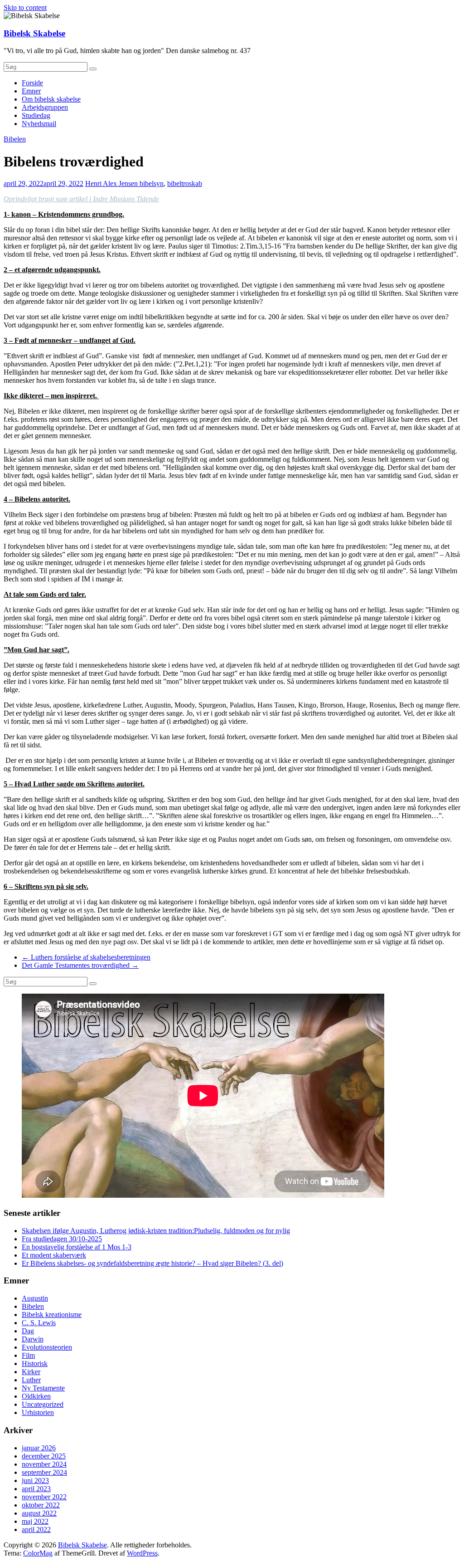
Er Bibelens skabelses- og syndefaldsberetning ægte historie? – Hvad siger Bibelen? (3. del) (152, 1263)
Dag (28, 1331)
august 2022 (39, 1513)
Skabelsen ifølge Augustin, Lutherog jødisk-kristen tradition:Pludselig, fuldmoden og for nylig (156, 1230)
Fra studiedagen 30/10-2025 (62, 1239)
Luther (31, 1380)
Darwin (33, 1339)
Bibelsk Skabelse (34, 33)
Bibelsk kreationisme (52, 1314)
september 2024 (44, 1472)
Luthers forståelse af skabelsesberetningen (86, 957)
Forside (32, 83)
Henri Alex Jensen (112, 183)
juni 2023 (35, 1480)
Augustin (35, 1298)
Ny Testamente (43, 1388)
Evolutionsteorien (47, 1347)
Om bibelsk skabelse (51, 99)
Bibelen (15, 139)
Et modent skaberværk (54, 1255)
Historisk (35, 1363)
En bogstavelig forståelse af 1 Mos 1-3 (76, 1247)
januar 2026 (39, 1448)
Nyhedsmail (39, 123)
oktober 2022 (41, 1505)
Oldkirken (36, 1396)
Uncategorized (42, 1404)
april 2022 (36, 1529)
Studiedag (36, 115)
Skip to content (25, 7)
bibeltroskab (184, 183)
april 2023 (36, 1489)
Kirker (31, 1372)
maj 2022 (35, 1521)
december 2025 (44, 1456)
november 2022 (44, 1497)
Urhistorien (38, 1412)
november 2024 (44, 1464)
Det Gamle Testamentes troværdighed (80, 965)
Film (28, 1355)
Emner (31, 91)
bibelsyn (152, 183)
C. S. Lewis (39, 1323)
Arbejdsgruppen (45, 107)
